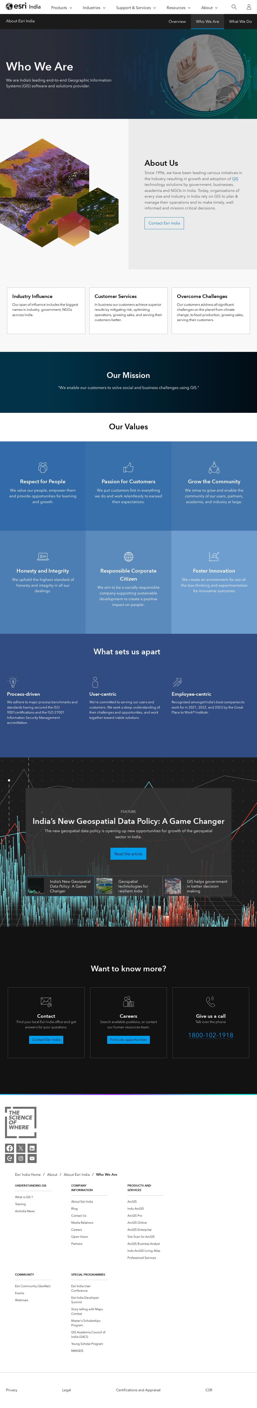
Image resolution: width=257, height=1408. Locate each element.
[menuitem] (33, 1197)
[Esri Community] (9, 1158)
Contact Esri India (164, 223)
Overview (177, 21)
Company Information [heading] (82, 1188)
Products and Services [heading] (139, 1188)
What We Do (240, 21)
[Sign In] (249, 7)
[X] (20, 1148)
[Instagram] (20, 1158)
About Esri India (20, 21)
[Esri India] (23, 7)
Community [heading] (24, 1274)
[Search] (234, 7)
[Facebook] (9, 1148)
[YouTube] (32, 1158)
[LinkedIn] (32, 1148)
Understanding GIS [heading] (30, 1185)
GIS (235, 178)
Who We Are (207, 21)
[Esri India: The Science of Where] (20, 1123)
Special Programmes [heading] (88, 1274)
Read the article (128, 853)
